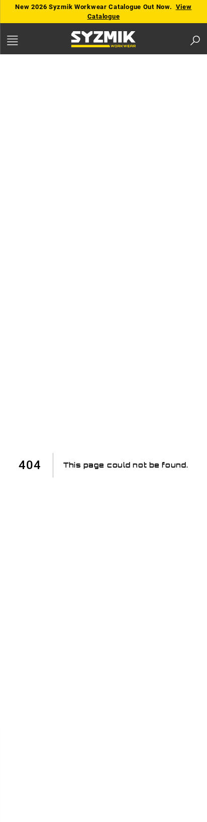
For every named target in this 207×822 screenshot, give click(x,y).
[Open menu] (23, 40)
